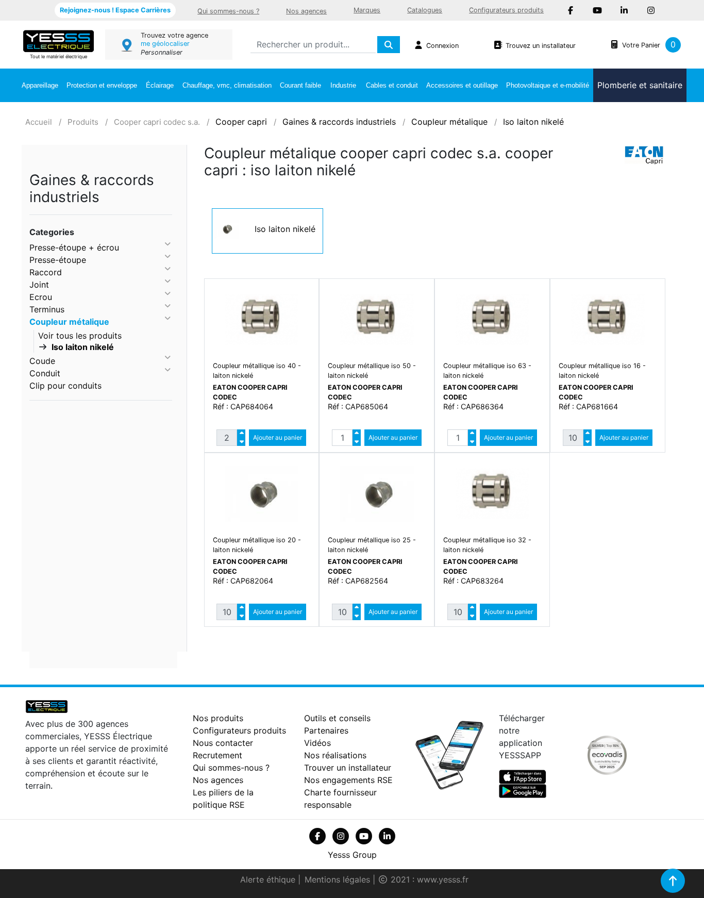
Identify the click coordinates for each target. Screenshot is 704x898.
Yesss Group (352, 855)
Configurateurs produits (506, 10)
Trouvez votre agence (174, 35)
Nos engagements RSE (348, 780)
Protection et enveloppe (101, 85)
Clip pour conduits (65, 385)
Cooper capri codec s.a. (157, 122)
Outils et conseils (337, 718)
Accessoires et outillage (462, 85)
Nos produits (218, 718)
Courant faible (300, 85)
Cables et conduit (392, 85)
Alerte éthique (269, 879)
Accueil (38, 122)
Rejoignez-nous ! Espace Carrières (115, 10)
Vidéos (317, 743)
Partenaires (326, 730)
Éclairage (160, 85)
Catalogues (424, 10)
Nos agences (306, 11)
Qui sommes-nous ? (228, 11)
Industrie (343, 85)
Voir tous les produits (80, 335)
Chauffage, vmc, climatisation (227, 85)
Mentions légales (339, 879)
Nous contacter (223, 743)
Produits (83, 122)
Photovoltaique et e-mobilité (547, 85)
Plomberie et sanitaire (639, 85)
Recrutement (217, 755)
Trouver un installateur (347, 767)
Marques (367, 10)
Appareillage (40, 85)
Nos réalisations (335, 755)
